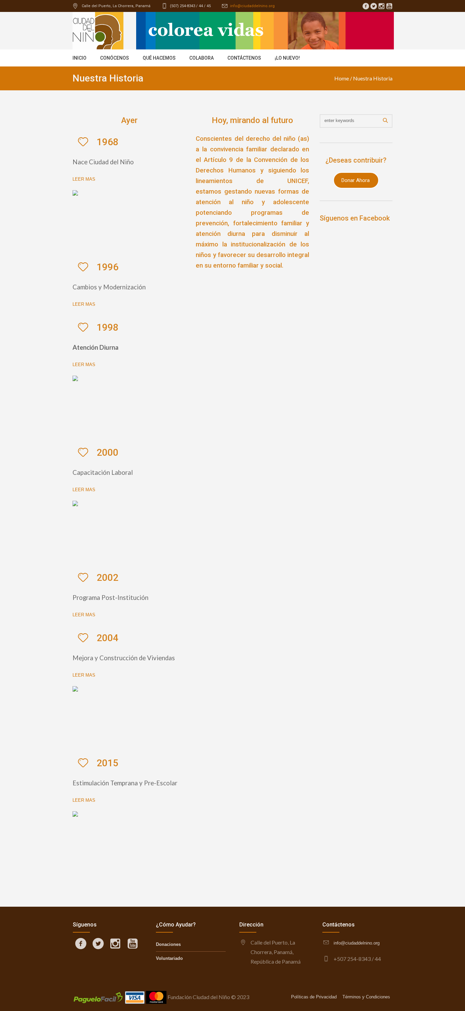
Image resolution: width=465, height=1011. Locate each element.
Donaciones (168, 944)
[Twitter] (373, 6)
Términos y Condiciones (366, 997)
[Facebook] (365, 6)
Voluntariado (169, 958)
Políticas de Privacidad (314, 997)
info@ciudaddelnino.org (252, 6)
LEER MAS (84, 179)
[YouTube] (389, 6)
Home (341, 78)
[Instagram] (381, 6)
